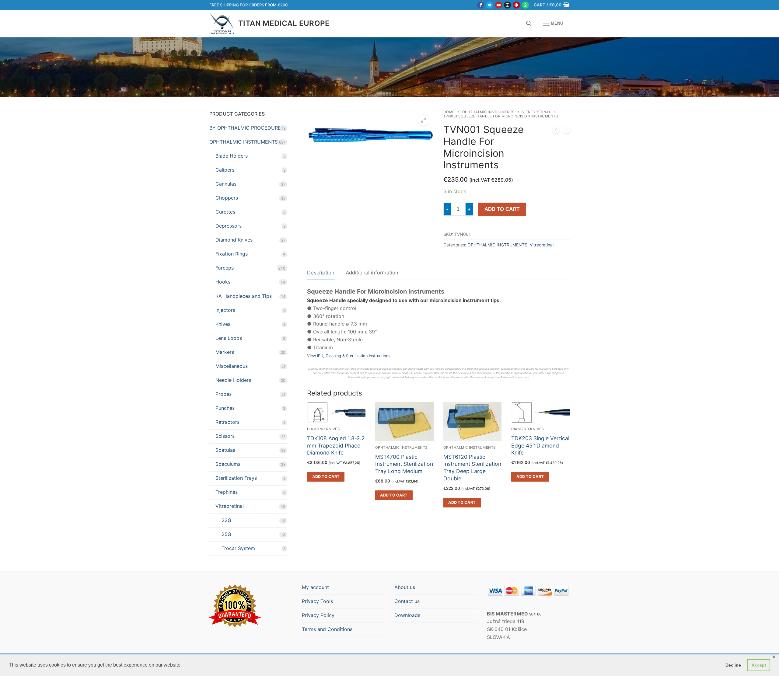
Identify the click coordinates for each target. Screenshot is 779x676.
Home (449, 112)
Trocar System (238, 548)
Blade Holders (231, 156)
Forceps (224, 268)
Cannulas (225, 184)
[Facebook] (480, 5)
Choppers (226, 198)
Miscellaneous (231, 366)
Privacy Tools (317, 601)
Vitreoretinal (536, 112)
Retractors (227, 422)
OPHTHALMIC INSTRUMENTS (488, 112)
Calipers (224, 170)
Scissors (225, 436)
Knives (222, 324)
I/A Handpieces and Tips (243, 296)
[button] (423, 120)
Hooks (222, 282)
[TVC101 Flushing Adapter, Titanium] (556, 131)
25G (226, 534)
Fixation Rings (231, 254)
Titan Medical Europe (284, 23)
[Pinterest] (516, 5)
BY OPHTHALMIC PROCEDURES (246, 128)
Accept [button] (759, 665)
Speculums (227, 464)
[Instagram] (507, 5)
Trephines (226, 492)
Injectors (225, 310)
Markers (224, 352)
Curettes (225, 212)
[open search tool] (529, 23)
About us (404, 587)
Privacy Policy (318, 615)
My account (315, 587)
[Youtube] (498, 5)
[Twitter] (489, 5)
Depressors (228, 226)
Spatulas (225, 450)
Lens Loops (228, 338)
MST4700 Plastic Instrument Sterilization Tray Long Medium (404, 464)
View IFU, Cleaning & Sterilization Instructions (348, 356)
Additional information (372, 273)
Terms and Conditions (327, 629)
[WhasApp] (525, 5)
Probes (223, 394)
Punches (225, 408)
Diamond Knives (234, 240)
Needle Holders (233, 380)
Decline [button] (733, 665)
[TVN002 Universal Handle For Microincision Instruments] (566, 131)
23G (226, 520)
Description (320, 273)
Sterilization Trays (236, 478)
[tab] (320, 273)
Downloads (407, 615)
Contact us (407, 601)
